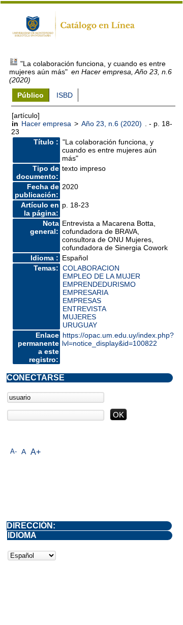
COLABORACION (91, 268)
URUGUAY (80, 325)
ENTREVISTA (84, 309)
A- (13, 451)
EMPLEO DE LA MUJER (101, 276)
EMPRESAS (82, 300)
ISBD (64, 95)
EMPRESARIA (85, 292)
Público (30, 95)
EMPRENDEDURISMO (99, 284)
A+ (35, 452)
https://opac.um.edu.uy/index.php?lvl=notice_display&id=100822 (118, 339)
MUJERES (79, 317)
